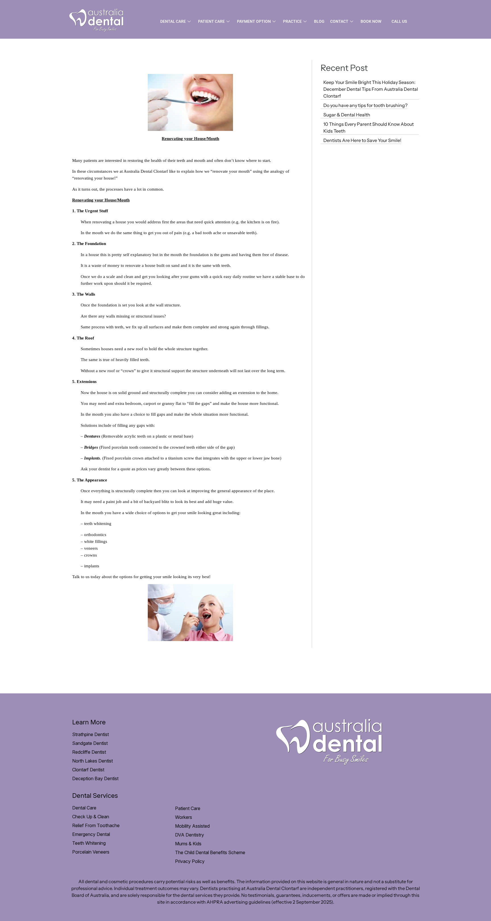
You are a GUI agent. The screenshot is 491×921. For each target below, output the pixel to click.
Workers (183, 817)
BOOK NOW (371, 21)
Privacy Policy (190, 861)
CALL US (399, 21)
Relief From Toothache (96, 825)
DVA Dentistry (189, 835)
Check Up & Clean (90, 816)
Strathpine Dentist (90, 734)
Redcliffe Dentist (89, 752)
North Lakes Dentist (92, 761)
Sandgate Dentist (90, 743)
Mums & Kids (188, 843)
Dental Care (173, 21)
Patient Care (211, 21)
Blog (319, 21)
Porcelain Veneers (90, 852)
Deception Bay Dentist (95, 778)
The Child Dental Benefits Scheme (210, 852)
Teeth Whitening (89, 843)
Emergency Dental (91, 834)
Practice (292, 21)
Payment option (254, 21)
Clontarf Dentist (88, 769)
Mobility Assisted (192, 826)
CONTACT (339, 21)
